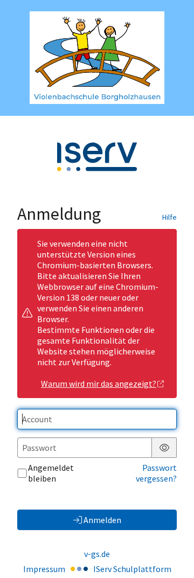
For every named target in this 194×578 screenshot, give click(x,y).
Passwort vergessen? (156, 473)
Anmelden (102, 519)
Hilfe (169, 217)
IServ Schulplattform (132, 568)
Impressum (44, 568)
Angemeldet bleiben (51, 473)
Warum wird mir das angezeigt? (98, 383)
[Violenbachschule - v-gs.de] (97, 57)
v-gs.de (97, 553)
